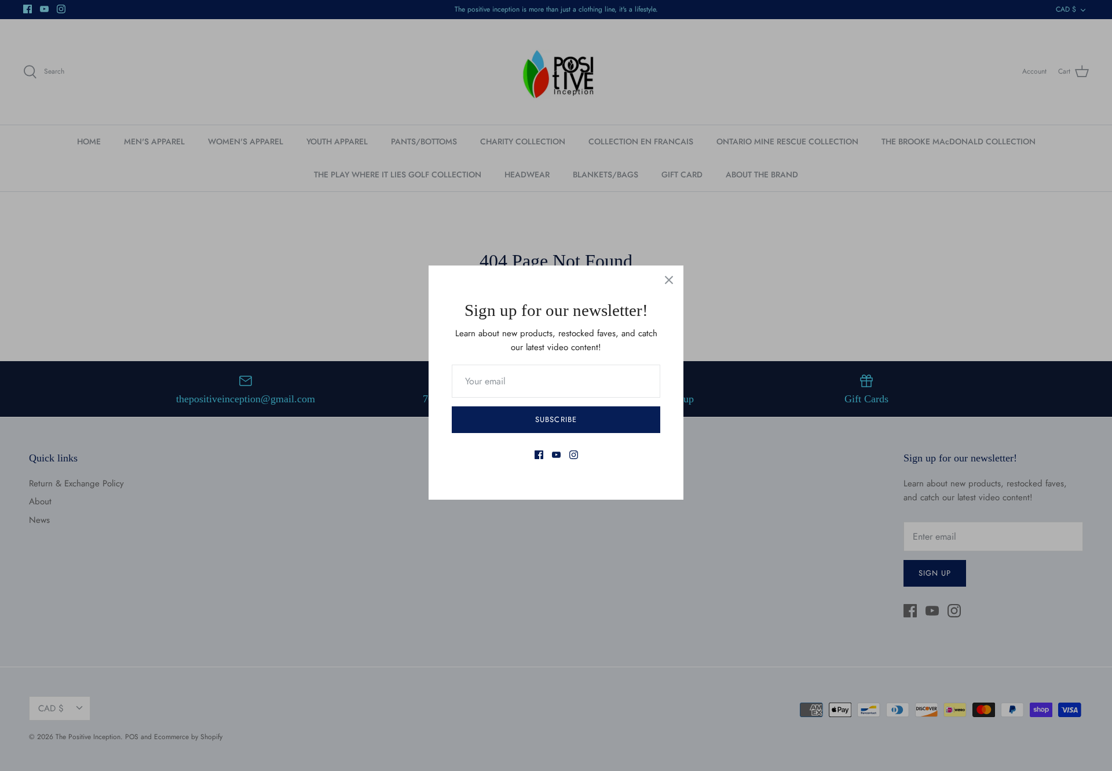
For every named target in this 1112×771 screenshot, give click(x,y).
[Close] (669, 280)
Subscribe (555, 419)
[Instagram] (573, 454)
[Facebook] (539, 454)
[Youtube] (556, 454)
